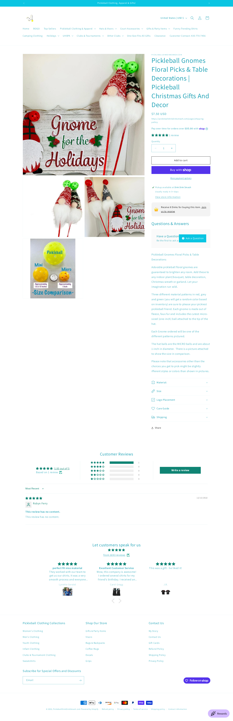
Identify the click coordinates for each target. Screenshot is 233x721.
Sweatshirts (29, 660)
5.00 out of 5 (62, 468)
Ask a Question (194, 238)
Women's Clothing (33, 630)
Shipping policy (158, 709)
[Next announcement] (209, 3)
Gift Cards (154, 642)
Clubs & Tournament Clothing (39, 654)
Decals (89, 654)
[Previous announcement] (24, 3)
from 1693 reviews (114, 555)
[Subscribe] (80, 680)
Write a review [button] (180, 470)
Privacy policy (123, 709)
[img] (33, 498)
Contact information (177, 709)
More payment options (180, 178)
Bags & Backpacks (95, 642)
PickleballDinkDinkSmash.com (67, 709)
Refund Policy (156, 648)
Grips (88, 660)
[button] (77, 28)
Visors (89, 636)
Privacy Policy (156, 660)
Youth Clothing (31, 642)
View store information (167, 196)
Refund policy (108, 709)
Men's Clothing (31, 636)
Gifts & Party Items (96, 630)
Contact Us (155, 636)
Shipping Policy (157, 654)
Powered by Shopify (90, 709)
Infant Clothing (31, 648)
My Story (153, 630)
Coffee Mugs (92, 648)
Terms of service (140, 709)
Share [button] (158, 427)
